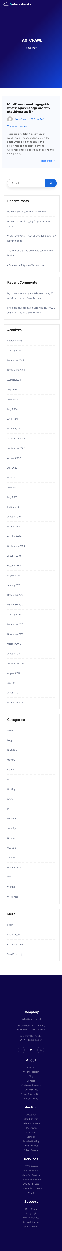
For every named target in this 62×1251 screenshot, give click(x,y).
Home (28, 47)
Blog (41, 119)
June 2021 (12, 487)
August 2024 (14, 379)
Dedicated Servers (31, 1123)
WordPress (12, 896)
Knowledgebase (31, 1217)
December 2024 (15, 360)
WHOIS (31, 1192)
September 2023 (16, 438)
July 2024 (12, 389)
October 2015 (14, 643)
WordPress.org (14, 954)
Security (11, 828)
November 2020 (15, 526)
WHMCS (11, 887)
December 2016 (15, 594)
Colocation (31, 1114)
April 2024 (12, 418)
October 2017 (14, 565)
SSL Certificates (31, 1183)
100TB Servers (31, 1166)
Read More (46, 161)
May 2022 (12, 477)
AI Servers (31, 1132)
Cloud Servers (31, 1118)
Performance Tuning (31, 1179)
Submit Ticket (31, 1226)
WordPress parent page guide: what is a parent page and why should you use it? (28, 108)
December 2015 (15, 624)
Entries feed (13, 934)
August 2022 (14, 458)
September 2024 (16, 370)
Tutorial (11, 857)
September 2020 (16, 546)
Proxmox (11, 818)
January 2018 (14, 555)
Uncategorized (14, 867)
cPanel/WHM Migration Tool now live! (26, 265)
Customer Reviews (31, 1085)
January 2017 (13, 585)
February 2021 (14, 506)
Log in (10, 924)
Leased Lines (31, 1170)
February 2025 (14, 340)
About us (31, 1067)
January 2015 (13, 653)
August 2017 (13, 575)
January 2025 (14, 350)
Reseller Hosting (31, 1141)
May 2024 (12, 409)
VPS (9, 877)
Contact (31, 1080)
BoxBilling (12, 750)
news (10, 799)
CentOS (11, 759)
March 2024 (13, 428)
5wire (36, 119)
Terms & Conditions (31, 1094)
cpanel (10, 769)
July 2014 (11, 682)
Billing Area (31, 1208)
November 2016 (15, 604)
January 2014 (13, 692)
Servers (11, 838)
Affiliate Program (31, 1071)
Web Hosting (31, 1145)
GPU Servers (31, 1127)
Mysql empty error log (18, 293)
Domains (12, 779)
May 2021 (12, 497)
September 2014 (15, 663)
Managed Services (31, 1175)
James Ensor (20, 119)
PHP (9, 808)
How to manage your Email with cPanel (27, 211)
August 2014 (13, 673)
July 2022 (12, 467)
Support (11, 847)
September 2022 (16, 448)
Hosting (11, 789)
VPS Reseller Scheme (31, 1188)
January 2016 (14, 614)
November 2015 (15, 634)
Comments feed (15, 944)
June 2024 (12, 399)
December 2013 (15, 702)
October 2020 (14, 536)
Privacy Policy (31, 1098)
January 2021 (14, 516)
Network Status (31, 1222)
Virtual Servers (31, 1150)
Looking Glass (31, 1089)
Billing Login (31, 1213)
